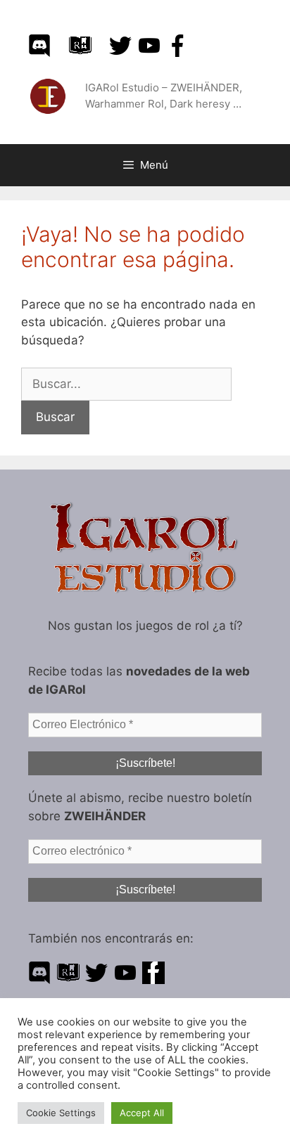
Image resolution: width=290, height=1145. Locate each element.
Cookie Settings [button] (61, 1112)
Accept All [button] (142, 1112)
